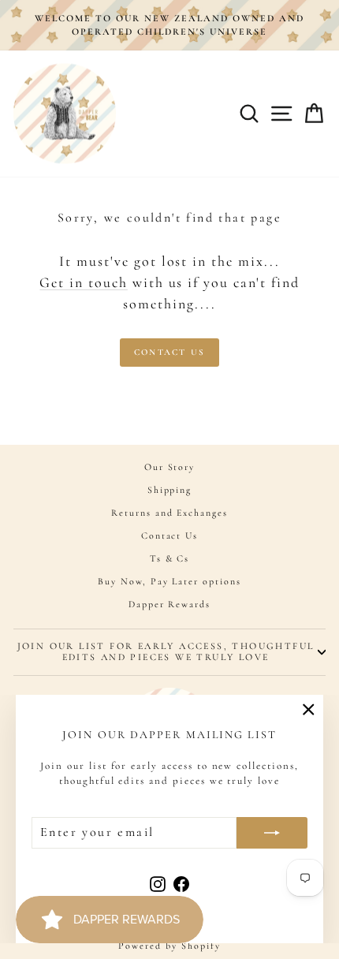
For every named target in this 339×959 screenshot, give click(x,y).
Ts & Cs (170, 558)
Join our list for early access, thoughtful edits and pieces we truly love (166, 651)
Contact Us (169, 352)
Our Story (170, 466)
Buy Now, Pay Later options (169, 581)
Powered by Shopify (169, 945)
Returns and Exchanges (169, 512)
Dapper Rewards (169, 604)
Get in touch (83, 282)
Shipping (169, 489)
